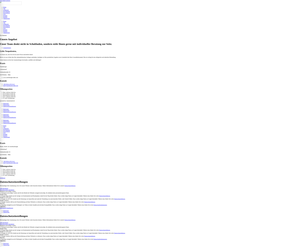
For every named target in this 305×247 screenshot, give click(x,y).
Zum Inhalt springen (5, 0)
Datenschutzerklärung (69, 185)
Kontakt (5, 15)
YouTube (2, 203)
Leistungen (6, 10)
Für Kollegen (6, 13)
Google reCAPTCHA (5, 197)
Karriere (5, 17)
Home (4, 7)
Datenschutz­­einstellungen (9, 106)
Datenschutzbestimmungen (100, 205)
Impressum (6, 103)
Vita (4, 8)
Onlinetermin (6, 18)
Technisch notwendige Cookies (8, 191)
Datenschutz (6, 105)
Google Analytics (4, 200)
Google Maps (3, 194)
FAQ (4, 14)
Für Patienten (6, 11)
